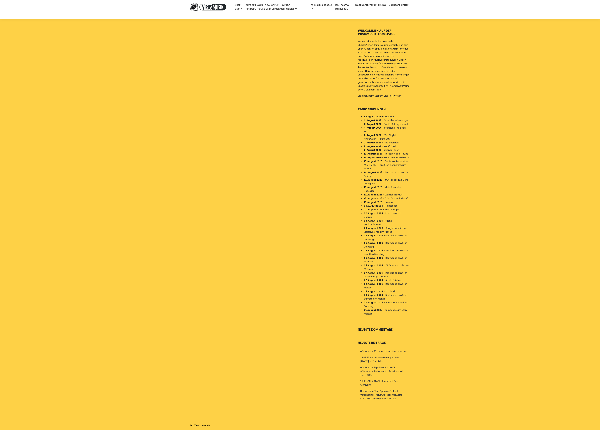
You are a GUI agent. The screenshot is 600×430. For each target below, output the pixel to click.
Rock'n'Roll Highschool (396, 124)
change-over (391, 150)
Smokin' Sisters (393, 280)
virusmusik (204, 425)
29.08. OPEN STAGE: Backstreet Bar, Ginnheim (379, 383)
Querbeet (388, 116)
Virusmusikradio (321, 5)
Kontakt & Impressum (342, 7)
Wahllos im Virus (393, 194)
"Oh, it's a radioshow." (396, 198)
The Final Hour (391, 142)
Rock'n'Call (390, 146)
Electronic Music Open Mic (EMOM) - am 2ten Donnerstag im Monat (386, 165)
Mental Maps (392, 209)
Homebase (392, 205)
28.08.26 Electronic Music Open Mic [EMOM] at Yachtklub (379, 359)
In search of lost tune (396, 153)
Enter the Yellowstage (396, 120)
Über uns (238, 7)
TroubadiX (391, 291)
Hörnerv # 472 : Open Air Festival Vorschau (383, 351)
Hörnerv (389, 202)
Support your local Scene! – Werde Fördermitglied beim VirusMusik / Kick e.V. (271, 7)
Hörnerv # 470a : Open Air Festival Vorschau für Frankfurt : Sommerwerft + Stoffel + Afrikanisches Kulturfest (382, 395)
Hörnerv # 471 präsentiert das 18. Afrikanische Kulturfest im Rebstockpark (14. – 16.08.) (382, 371)
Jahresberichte (399, 5)
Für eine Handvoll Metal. (397, 157)
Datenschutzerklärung (370, 5)
